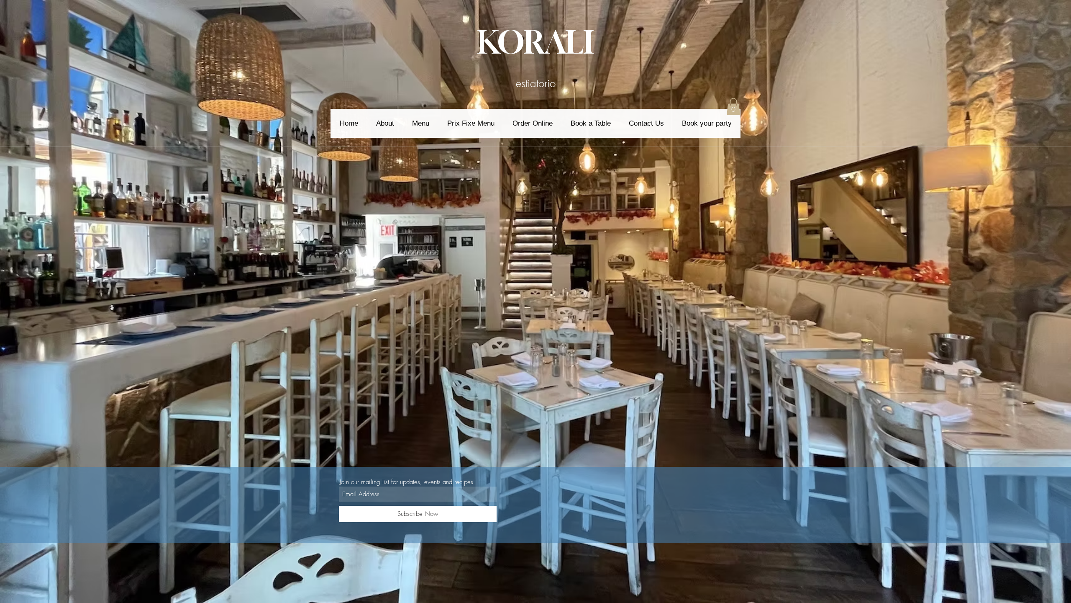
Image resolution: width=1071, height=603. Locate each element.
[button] (733, 106)
